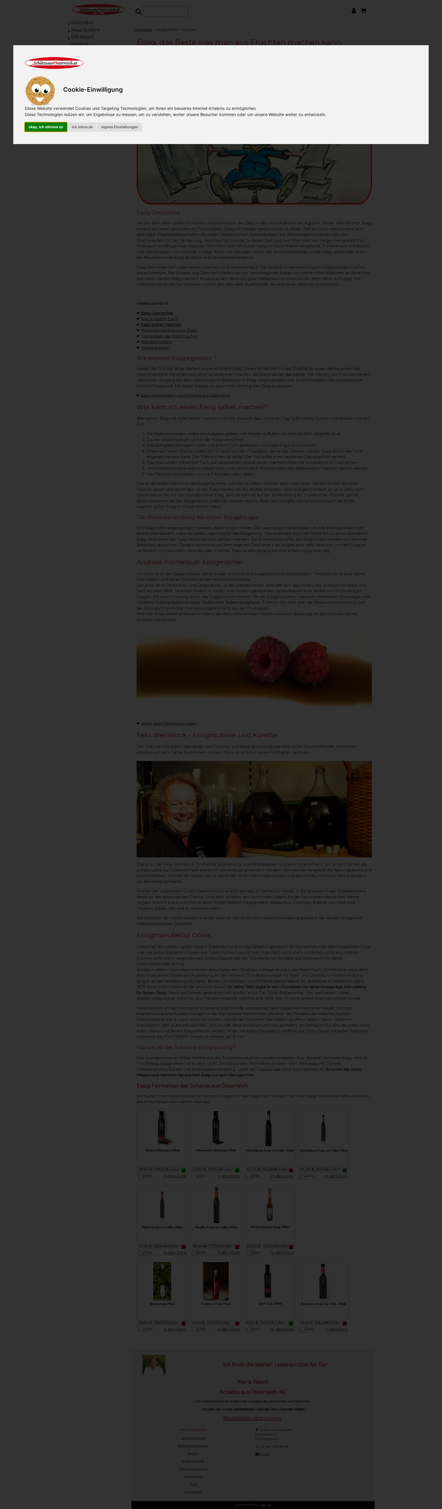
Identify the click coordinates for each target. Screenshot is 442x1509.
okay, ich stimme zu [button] (46, 127)
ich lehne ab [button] (82, 127)
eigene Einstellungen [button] (119, 127)
